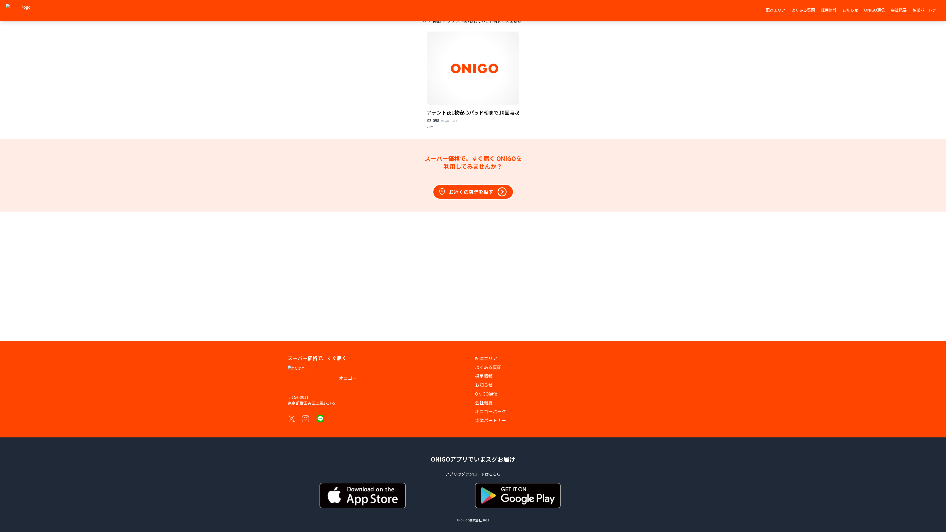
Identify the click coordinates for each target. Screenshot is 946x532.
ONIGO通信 (874, 10)
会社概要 (899, 10)
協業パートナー (926, 10)
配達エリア (775, 10)
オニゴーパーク (490, 411)
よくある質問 (803, 10)
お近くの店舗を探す (471, 191)
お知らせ (850, 10)
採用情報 (829, 10)
